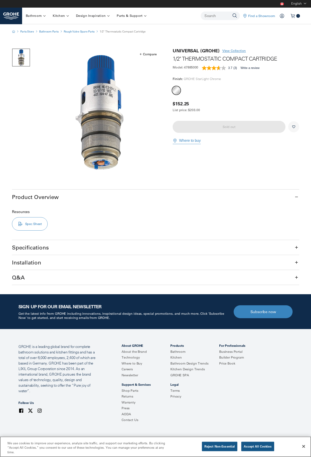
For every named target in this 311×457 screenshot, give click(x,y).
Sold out (229, 127)
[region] (155, 446)
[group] (100, 112)
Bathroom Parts (49, 31)
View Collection (234, 50)
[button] (148, 54)
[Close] (304, 446)
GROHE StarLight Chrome (176, 90)
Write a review (250, 68)
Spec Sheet (33, 224)
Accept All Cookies (257, 446)
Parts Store (27, 31)
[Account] (282, 16)
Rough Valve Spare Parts (79, 31)
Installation (26, 262)
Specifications (30, 247)
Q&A (18, 277)
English (296, 3)
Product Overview (35, 196)
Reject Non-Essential (219, 446)
